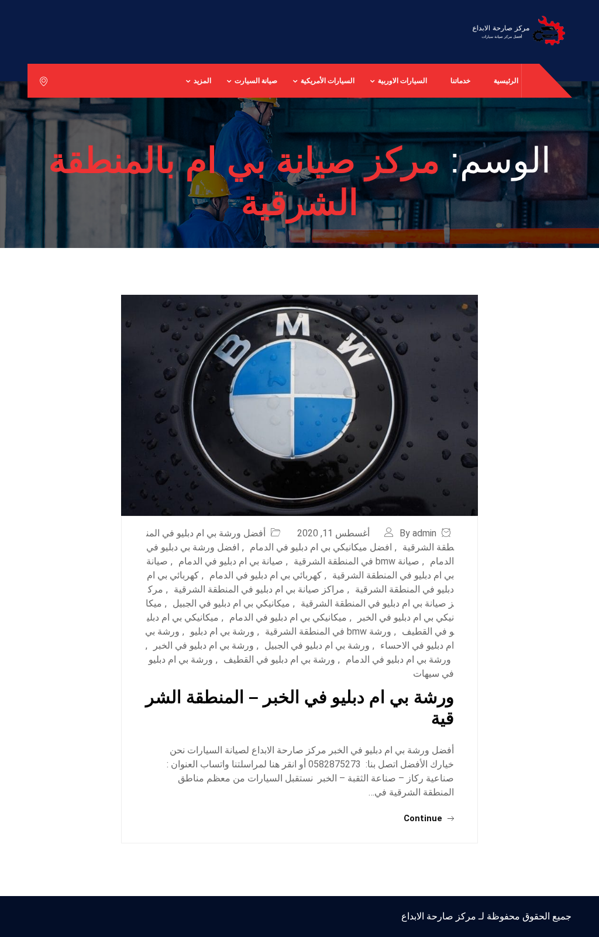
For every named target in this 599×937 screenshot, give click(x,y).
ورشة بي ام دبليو (222, 631)
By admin (418, 533)
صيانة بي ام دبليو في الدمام (230, 561)
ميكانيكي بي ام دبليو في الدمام (288, 617)
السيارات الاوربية (402, 81)
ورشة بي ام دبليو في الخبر (203, 645)
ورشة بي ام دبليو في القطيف (279, 659)
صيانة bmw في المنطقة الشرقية (356, 561)
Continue (424, 818)
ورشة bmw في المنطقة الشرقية (328, 631)
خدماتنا (460, 81)
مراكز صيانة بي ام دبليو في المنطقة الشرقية (259, 589)
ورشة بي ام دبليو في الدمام (398, 659)
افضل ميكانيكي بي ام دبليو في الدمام (321, 547)
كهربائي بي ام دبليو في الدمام (265, 575)
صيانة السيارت (256, 81)
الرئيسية (506, 81)
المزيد (202, 81)
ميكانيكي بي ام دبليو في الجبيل (231, 603)
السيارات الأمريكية (327, 81)
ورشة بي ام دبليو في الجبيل (317, 645)
